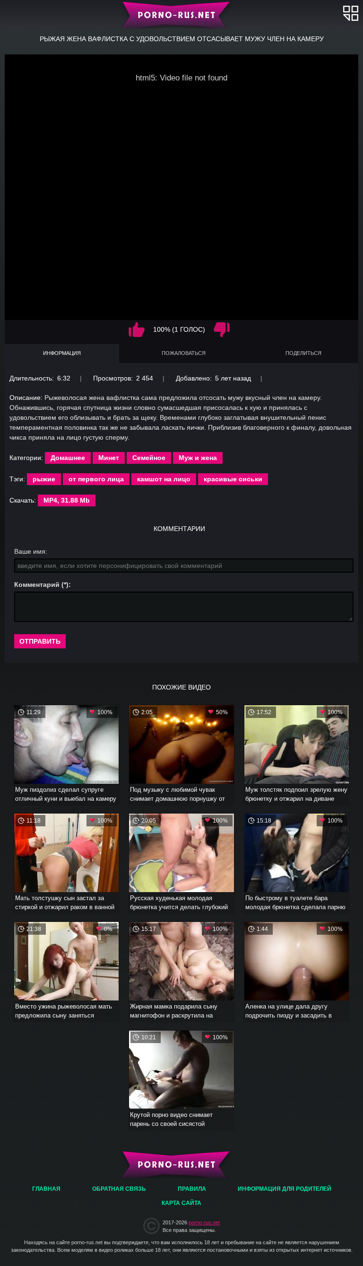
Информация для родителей (284, 1189)
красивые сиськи (233, 479)
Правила (192, 1189)
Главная (182, 14)
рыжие (44, 479)
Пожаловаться (184, 353)
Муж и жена (198, 457)
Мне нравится (136, 329)
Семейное (148, 457)
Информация (62, 353)
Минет (108, 457)
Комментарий (37, 584)
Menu (350, 13)
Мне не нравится (221, 329)
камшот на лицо (163, 479)
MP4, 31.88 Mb (66, 500)
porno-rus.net (204, 1222)
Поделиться (303, 353)
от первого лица (96, 479)
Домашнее (68, 457)
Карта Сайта (181, 1203)
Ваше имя (29, 551)
